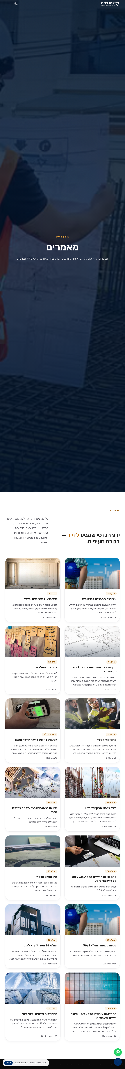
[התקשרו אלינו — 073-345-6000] (16, 4)
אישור (8, 1062)
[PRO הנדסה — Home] (110, 4)
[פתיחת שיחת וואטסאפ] (118, 1052)
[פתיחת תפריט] (8, 4)
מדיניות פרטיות (20, 1063)
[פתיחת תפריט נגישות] (118, 1062)
